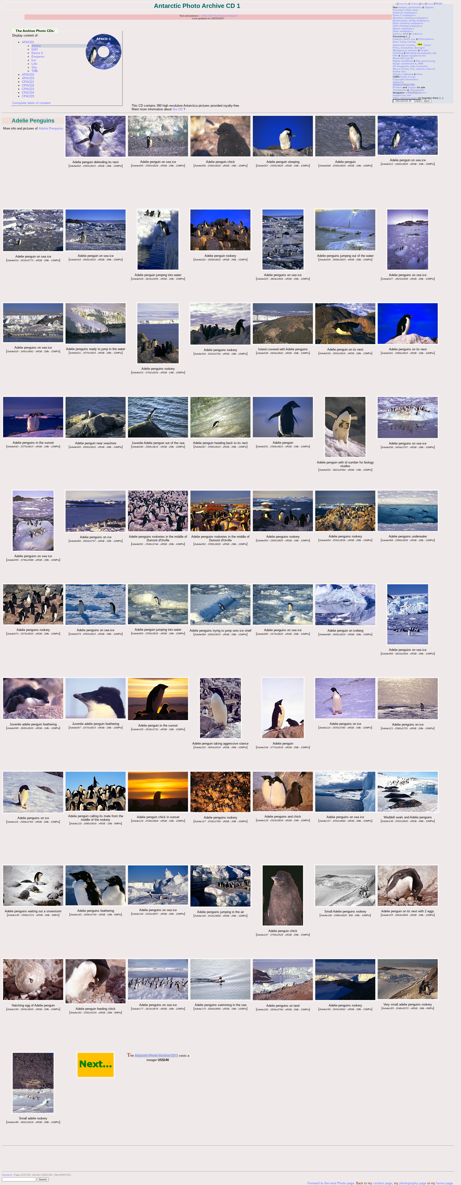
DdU (34, 49)
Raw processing (425, 61)
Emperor (37, 56)
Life (34, 64)
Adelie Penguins (51, 128)
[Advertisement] (225, 1082)
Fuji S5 (409, 58)
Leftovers (417, 33)
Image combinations (405, 63)
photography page (412, 1183)
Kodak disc (399, 71)
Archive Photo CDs (404, 84)
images (402, 7)
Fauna (405, 69)
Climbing (415, 4)
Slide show (411, 10)
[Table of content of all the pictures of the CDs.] (95, 157)
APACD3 (28, 78)
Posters (397, 87)
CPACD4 (28, 92)
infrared (430, 69)
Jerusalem (406, 47)
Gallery (397, 33)
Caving (411, 41)
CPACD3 (28, 89)
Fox (412, 69)
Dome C (37, 53)
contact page (382, 1183)
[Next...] (95, 1077)
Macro (396, 69)
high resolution (419, 66)
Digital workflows (403, 61)
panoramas (415, 7)
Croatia (410, 45)
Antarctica (403, 4)
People (424, 50)
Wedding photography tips (421, 53)
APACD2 (28, 74)
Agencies (398, 82)
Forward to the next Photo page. (331, 1183)
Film (395, 55)
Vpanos (429, 7)
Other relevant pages (405, 98)
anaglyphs (403, 66)
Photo (438, 3)
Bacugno (419, 47)
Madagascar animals (405, 50)
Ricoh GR (398, 58)
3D (394, 66)
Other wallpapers (403, 31)
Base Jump (399, 41)
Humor (430, 4)
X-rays (412, 76)
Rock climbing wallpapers (408, 23)
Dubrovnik (399, 45)
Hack (423, 4)
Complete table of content (31, 103)
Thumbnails (399, 90)
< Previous (412, 92)
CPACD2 (28, 85)
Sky (34, 67)
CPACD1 (28, 82)
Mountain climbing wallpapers (410, 18)
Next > (423, 92)
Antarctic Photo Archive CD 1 (156, 1055)
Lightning (407, 74)
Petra (396, 47)
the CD (177, 109)
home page (444, 1183)
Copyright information (405, 79)
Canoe (427, 45)
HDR (420, 63)
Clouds (397, 74)
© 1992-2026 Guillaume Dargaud (218, 15)
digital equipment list (413, 55)
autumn (420, 69)
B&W (405, 33)
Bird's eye (409, 39)
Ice (33, 60)
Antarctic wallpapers (405, 12)
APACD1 (28, 42)
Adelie (36, 46)
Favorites (398, 10)
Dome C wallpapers (404, 15)
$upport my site (402, 95)
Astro (419, 74)
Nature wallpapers (403, 28)
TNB (34, 71)
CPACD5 (28, 96)
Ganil (403, 76)
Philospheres (426, 39)
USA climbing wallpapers (407, 26)
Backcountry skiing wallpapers (411, 20)
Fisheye (397, 39)
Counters (7, 1174)
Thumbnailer (417, 90)
